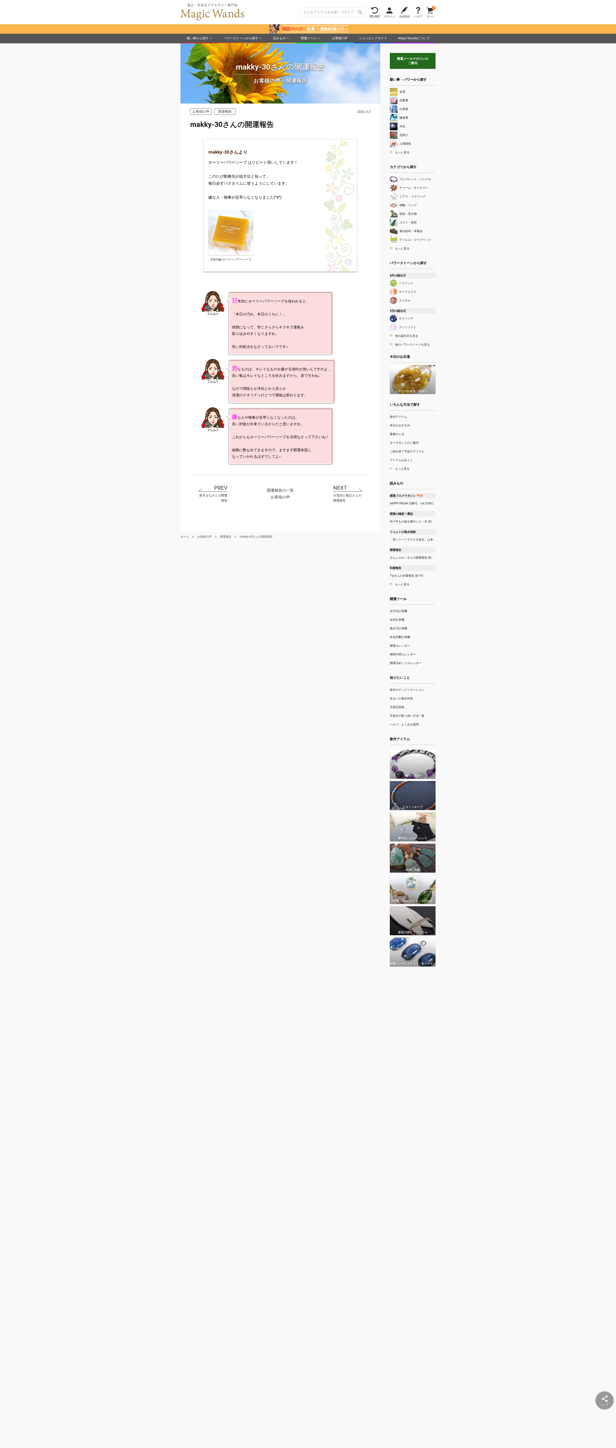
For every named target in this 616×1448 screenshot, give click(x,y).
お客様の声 (340, 38)
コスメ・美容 (408, 222)
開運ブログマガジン (406, 495)
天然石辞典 (397, 707)
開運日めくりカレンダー (406, 663)
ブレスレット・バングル (415, 179)
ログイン (389, 16)
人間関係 (405, 143)
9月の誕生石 (398, 311)
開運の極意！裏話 (401, 513)
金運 (402, 91)
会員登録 (404, 16)
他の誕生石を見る (406, 336)
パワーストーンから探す (241, 38)
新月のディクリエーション (407, 689)
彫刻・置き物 (408, 213)
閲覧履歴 (374, 16)
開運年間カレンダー (403, 654)
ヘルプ (418, 16)
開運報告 (225, 536)
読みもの (279, 38)
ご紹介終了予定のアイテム (407, 451)
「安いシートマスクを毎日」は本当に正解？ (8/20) (413, 539)
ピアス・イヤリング (412, 196)
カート (431, 12)
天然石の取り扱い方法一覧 (407, 715)
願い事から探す (198, 38)
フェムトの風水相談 (403, 532)
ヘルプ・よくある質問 (404, 724)
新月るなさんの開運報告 (213, 498)
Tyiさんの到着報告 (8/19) (406, 575)
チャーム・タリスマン (413, 187)
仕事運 (403, 109)
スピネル (405, 300)
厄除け (403, 135)
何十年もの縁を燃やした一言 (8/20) (413, 521)
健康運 (403, 117)
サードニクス (407, 292)
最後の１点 (397, 434)
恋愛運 (403, 100)
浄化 (402, 126)
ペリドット (406, 283)
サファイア (406, 318)
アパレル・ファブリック (415, 239)
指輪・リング (408, 205)
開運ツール (308, 38)
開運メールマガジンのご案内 (412, 61)
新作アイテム (398, 416)
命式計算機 (397, 619)
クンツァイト (407, 327)
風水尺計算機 (398, 628)
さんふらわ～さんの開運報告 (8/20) (413, 557)
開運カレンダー (400, 645)
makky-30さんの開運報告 (256, 536)
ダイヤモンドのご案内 (404, 442)
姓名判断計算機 (400, 637)
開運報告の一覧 (280, 490)
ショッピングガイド (373, 38)
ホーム (184, 536)
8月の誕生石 (398, 275)
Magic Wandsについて (414, 38)
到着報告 (395, 568)
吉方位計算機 (398, 611)
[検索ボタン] (360, 12)
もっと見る (402, 152)
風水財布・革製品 (411, 231)
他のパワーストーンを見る (412, 344)
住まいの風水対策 (401, 698)
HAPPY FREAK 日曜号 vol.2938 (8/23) (413, 503)
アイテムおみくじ (401, 460)
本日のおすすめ (400, 425)
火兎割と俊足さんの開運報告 (347, 498)
